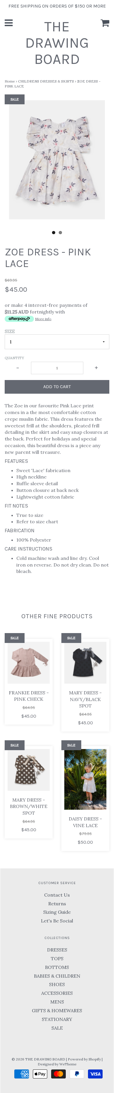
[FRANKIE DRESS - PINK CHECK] (29, 663)
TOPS (57, 958)
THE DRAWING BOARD (57, 43)
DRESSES (57, 950)
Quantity (14, 358)
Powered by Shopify (84, 1059)
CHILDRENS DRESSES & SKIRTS (46, 81)
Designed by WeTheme (57, 1064)
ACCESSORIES (57, 993)
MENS (57, 1002)
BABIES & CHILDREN (57, 976)
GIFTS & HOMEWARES (57, 1010)
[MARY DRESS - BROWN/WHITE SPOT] (29, 770)
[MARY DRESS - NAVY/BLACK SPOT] (85, 663)
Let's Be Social (57, 921)
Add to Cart (57, 386)
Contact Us (57, 895)
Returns (57, 903)
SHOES (57, 984)
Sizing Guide (57, 912)
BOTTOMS (57, 967)
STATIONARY (57, 1019)
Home (10, 81)
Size (10, 331)
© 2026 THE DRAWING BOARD (38, 1059)
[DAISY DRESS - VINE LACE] (85, 779)
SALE (57, 1028)
